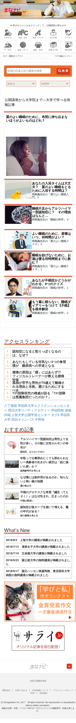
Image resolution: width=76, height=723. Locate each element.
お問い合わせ (21, 690)
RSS (32, 693)
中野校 (40, 419)
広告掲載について (40, 690)
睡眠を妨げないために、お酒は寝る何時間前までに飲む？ (51, 258)
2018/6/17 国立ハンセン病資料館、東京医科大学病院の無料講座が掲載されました (38, 573)
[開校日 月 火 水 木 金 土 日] (21, 84)
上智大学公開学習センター (30, 414)
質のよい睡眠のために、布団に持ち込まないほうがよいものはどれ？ (37, 118)
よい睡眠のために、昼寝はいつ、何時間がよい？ (51, 235)
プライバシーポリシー (63, 690)
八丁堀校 (10, 405)
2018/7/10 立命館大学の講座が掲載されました (36, 553)
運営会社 (6, 690)
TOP (57, 56)
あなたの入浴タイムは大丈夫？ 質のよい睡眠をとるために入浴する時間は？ (51, 187)
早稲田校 (57, 410)
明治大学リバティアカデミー (29, 410)
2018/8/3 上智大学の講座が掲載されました (34, 540)
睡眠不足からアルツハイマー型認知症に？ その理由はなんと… (51, 212)
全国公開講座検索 (38, 680)
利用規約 (44, 693)
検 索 (64, 70)
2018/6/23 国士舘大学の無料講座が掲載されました (38, 562)
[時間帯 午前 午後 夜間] (55, 84)
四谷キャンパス (22, 419)
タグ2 (55, 414)
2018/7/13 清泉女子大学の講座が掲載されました (38, 546)
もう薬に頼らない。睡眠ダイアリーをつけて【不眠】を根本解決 (51, 305)
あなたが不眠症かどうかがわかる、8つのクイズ (51, 282)
